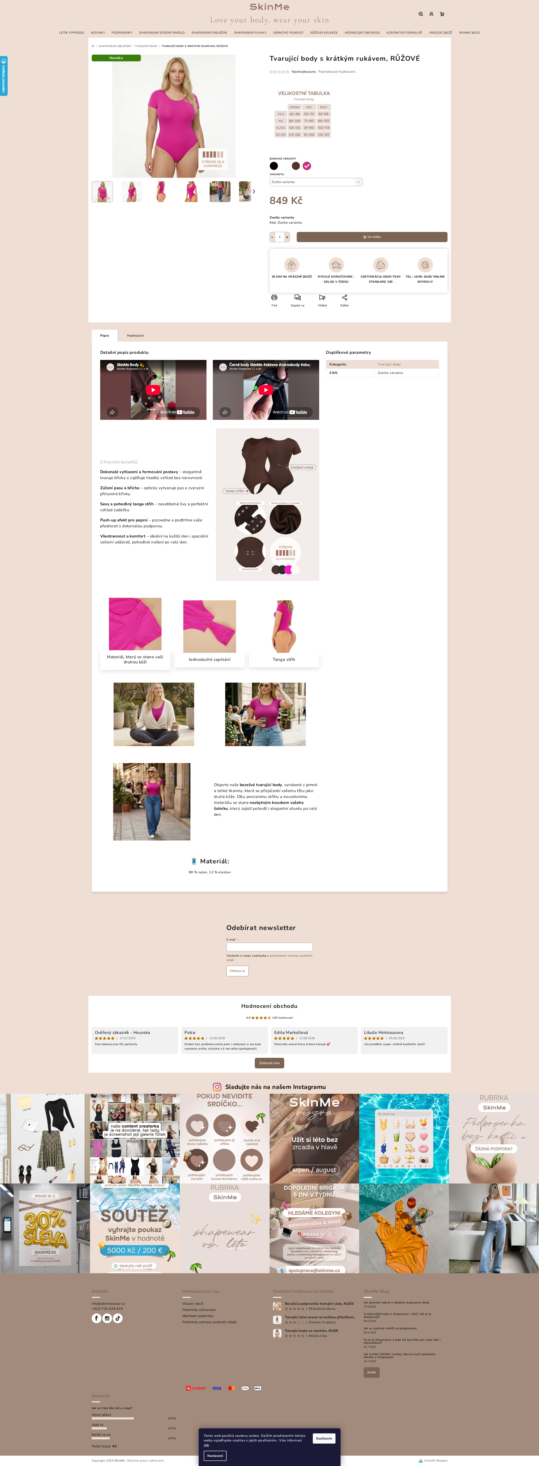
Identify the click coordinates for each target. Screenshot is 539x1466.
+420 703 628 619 (107, 1308)
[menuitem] (72, 33)
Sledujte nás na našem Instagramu (275, 1087)
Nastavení (215, 1456)
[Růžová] (307, 166)
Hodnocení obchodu (269, 1006)
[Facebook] (96, 1318)
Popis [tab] (104, 335)
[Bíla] (285, 166)
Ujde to (98, 1424)
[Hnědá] (296, 166)
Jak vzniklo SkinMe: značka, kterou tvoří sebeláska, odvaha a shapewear (400, 1356)
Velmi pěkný (101, 1414)
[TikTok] (118, 1318)
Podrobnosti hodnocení (336, 71)
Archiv (371, 1372)
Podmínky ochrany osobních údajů (209, 1322)
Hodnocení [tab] (135, 335)
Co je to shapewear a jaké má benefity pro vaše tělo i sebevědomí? (402, 1341)
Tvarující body (389, 364)
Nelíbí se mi (101, 1434)
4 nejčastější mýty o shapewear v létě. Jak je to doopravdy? (397, 1316)
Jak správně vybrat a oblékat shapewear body (397, 1302)
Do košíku (374, 237)
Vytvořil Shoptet (435, 1461)
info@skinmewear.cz (108, 1303)
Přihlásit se (237, 971)
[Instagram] (107, 1318)
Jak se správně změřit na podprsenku (390, 1328)
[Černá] (274, 166)
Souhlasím (324, 1438)
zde (206, 1445)
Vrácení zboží (192, 1303)
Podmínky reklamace (199, 1310)
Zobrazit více (269, 1063)
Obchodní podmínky (198, 1316)
